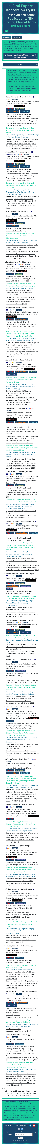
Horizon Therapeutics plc (15, 865)
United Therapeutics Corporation (18, 495)
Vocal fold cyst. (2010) (13, 1029)
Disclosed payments (13, 119)
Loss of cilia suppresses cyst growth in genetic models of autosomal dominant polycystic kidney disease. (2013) (22, 247)
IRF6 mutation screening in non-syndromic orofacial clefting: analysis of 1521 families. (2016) (20, 653)
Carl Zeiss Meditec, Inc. (14, 682)
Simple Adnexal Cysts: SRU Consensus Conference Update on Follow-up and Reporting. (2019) (19, 292)
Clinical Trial (25, 111)
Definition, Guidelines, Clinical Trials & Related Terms (20, 56)
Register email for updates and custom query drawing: (20, 1133)
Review (9, 589)
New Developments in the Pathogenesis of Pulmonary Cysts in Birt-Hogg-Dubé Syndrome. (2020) (22, 753)
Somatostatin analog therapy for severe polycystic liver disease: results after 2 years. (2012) (21, 205)
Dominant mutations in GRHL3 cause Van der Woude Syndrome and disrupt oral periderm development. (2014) (21, 647)
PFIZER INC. (28, 281)
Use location (17, 37)
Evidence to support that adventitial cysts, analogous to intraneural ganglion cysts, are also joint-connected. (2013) (22, 614)
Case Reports (11, 374)
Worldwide (6, 37)
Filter (20, 64)
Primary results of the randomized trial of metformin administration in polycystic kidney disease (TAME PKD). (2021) (21, 799)
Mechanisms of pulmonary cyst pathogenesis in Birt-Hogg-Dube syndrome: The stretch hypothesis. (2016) (22, 746)
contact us (24, 88)
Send (20, 1138)
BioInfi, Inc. (24, 1141)
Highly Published (12, 111)
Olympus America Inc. (14, 1017)
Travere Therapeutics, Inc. (15, 1060)
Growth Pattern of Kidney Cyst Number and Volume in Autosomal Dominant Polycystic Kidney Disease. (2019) (21, 1083)
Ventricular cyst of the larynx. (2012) (18, 1031)
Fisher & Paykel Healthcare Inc (20, 728)
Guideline (19, 274)
